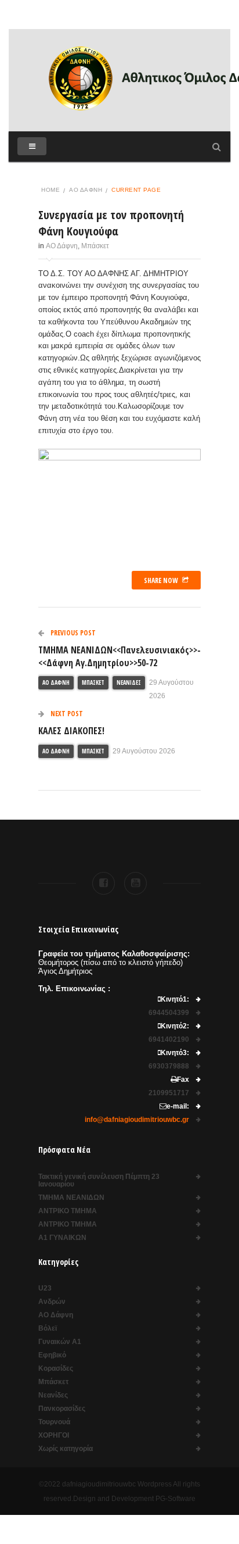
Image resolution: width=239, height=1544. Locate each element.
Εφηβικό (52, 1355)
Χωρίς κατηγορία (65, 1449)
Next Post (66, 714)
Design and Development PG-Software (134, 1499)
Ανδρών (52, 1302)
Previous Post (72, 633)
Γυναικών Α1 (59, 1342)
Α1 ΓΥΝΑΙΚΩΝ (62, 1238)
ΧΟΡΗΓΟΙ (53, 1435)
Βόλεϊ (47, 1328)
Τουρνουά (54, 1422)
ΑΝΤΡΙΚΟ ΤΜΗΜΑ (67, 1211)
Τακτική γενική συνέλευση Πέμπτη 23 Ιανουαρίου (99, 1180)
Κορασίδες (55, 1369)
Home (50, 190)
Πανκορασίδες (61, 1409)
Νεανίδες (129, 682)
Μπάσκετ (95, 246)
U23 (45, 1288)
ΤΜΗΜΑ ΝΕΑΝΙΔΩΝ (71, 1198)
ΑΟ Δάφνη (85, 190)
